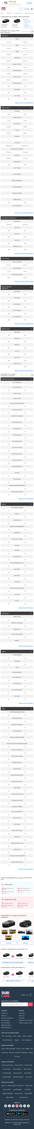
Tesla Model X (27, 25)
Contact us (4, 1013)
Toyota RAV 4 (27, 1069)
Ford (31, 1048)
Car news (21, 1018)
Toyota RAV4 (28, 1093)
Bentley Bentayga (27, 21)
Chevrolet (18, 1052)
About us (4, 1015)
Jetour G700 (6, 1089)
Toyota (3, 1048)
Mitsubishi (25, 1052)
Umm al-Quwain (26, 1040)
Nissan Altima (17, 1069)
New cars (21, 1015)
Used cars (22, 1013)
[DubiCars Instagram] (13, 1106)
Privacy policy (5, 1020)
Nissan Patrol (19, 1065)
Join (30, 1004)
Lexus (23, 1048)
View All (8, 943)
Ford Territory (23, 1097)
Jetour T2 (4, 1085)
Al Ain (14, 1036)
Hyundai (11, 1052)
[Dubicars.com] (17, 994)
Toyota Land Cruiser (8, 1065)
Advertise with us (6, 1025)
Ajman (19, 1036)
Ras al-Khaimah (7, 1040)
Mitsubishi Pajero (18, 1077)
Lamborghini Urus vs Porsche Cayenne (12, 962)
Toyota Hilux (27, 1073)
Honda (31, 1052)
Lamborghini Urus (4, 24)
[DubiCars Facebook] (9, 1106)
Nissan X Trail (19, 1093)
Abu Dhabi (8, 1036)
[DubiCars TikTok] (21, 1106)
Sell (21, 9)
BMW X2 (26, 24)
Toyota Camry (7, 1069)
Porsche (17, 1056)
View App (29, 3)
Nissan (18, 1048)
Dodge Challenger (7, 1093)
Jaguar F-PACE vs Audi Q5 (13, 981)
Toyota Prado (28, 1065)
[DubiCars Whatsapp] (28, 1105)
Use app (27, 9)
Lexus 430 (28, 1077)
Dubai (24, 1036)
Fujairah (30, 1036)
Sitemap (21, 1010)
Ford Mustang (7, 1073)
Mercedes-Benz (10, 1048)
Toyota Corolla (17, 1073)
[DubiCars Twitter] (25, 1106)
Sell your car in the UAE (26, 1020)
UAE (3, 1036)
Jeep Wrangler (7, 1077)
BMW (27, 1048)
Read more (4, 893)
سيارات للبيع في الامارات (25, 1023)
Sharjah (17, 1040)
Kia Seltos (28, 1089)
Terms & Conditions (7, 1018)
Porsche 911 (20, 1085)
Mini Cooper (10, 1097)
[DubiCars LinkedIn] (6, 1106)
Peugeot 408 (26, 22)
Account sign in (5, 1023)
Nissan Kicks (29, 1085)
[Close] (2, 3)
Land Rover (4, 1052)
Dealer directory (6, 1027)
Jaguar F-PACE (15, 24)
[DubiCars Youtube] (17, 1106)
